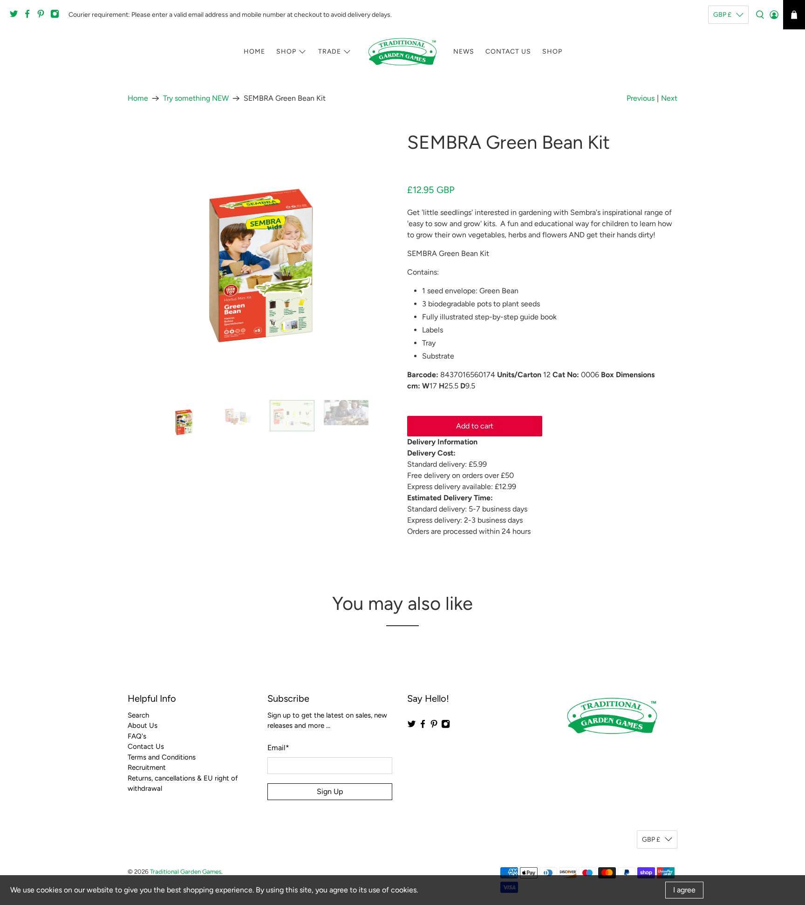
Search (138, 715)
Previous (641, 98)
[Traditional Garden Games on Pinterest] (43, 17)
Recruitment (147, 767)
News (463, 51)
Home (254, 51)
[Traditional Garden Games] (402, 51)
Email (278, 747)
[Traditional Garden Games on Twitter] (16, 17)
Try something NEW (196, 98)
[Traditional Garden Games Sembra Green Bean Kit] (263, 261)
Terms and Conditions (162, 757)
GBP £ (722, 15)
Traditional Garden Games (185, 871)
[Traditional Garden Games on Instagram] (57, 17)
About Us (142, 725)
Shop (286, 51)
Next (669, 98)
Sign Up (330, 791)
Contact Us (508, 51)
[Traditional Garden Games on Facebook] (29, 17)
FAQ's (137, 736)
